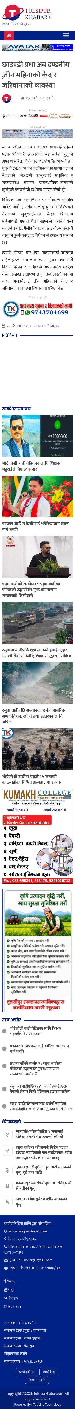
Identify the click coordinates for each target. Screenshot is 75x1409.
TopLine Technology (47, 1405)
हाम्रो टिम (49, 1372)
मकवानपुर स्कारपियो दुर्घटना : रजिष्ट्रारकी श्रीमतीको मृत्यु (43, 1186)
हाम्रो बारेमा (26, 1372)
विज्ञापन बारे (37, 1380)
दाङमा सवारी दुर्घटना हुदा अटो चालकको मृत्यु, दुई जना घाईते (43, 1170)
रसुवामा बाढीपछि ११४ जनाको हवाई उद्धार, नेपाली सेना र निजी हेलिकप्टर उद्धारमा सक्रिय (36, 653)
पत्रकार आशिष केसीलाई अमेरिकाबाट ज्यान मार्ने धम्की (35, 526)
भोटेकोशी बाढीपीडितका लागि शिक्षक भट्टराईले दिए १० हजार (31, 466)
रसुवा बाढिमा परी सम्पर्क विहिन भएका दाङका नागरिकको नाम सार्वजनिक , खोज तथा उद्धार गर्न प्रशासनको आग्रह (44, 1153)
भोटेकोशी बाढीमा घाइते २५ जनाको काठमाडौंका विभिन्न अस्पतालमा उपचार (32, 779)
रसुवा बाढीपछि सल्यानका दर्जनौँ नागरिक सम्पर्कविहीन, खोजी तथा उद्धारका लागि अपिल (33, 716)
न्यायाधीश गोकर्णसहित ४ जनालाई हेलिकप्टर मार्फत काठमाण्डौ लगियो (39, 1134)
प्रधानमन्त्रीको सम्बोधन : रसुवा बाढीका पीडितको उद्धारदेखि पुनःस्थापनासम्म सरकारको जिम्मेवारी (31, 589)
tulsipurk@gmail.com (35, 1260)
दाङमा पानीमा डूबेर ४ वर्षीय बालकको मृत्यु (41, 1202)
